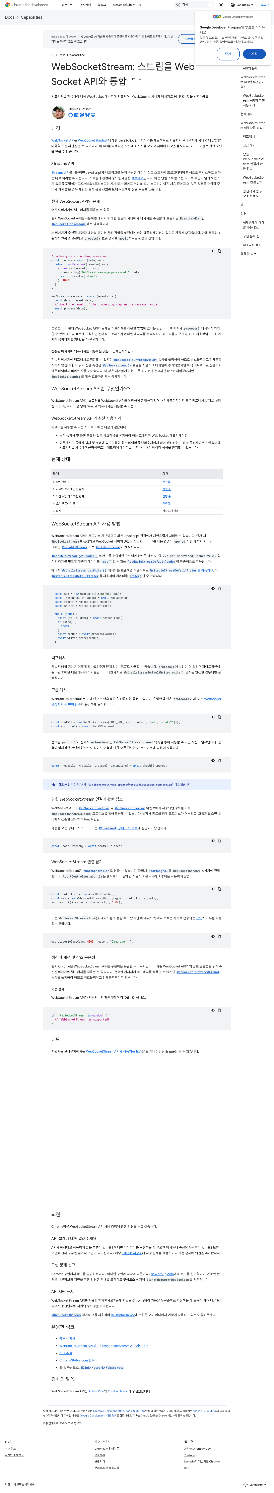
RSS (186, 1468)
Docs (9, 17)
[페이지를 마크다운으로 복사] (133, 79)
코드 (199, 918)
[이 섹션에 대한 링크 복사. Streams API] (78, 164)
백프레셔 (138, 178)
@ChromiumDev (123, 1315)
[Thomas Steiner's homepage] (93, 116)
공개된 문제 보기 (14, 1455)
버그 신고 (10, 1448)
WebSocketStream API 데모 (79, 1346)
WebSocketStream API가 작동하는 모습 (114, 1052)
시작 (254, 54)
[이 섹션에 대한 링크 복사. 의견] (64, 1215)
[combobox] (194, 4)
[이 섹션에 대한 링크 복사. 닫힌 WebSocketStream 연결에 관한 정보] (127, 799)
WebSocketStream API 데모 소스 (125, 1346)
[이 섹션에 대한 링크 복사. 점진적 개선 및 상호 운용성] (99, 957)
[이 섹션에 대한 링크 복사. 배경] (64, 129)
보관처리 (99, 1461)
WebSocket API (62, 141)
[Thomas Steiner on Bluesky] (87, 116)
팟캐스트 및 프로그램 (106, 1468)
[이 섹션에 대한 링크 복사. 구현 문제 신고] (79, 1265)
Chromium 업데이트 (106, 1448)
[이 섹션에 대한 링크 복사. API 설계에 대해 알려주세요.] (101, 1239)
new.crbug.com (162, 1274)
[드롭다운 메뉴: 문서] (72, 4)
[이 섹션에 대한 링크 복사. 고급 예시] (71, 690)
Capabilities (31, 17)
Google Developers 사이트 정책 (98, 1415)
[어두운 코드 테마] (213, 251)
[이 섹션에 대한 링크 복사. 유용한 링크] (79, 1327)
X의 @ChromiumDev (197, 1448)
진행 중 (166, 489)
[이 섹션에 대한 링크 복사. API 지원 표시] (78, 1292)
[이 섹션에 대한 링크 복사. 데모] (64, 1040)
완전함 (166, 482)
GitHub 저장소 (132, 1253)
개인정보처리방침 (24, 1484)
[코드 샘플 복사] (219, 251)
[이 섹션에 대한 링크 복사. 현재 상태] (74, 459)
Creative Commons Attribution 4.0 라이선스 (119, 1411)
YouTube (189, 1455)
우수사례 (85, 5)
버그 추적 (65, 1353)
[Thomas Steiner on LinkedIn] (76, 116)
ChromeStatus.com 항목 (77, 1360)
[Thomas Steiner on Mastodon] (82, 116)
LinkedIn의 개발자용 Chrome (202, 1461)
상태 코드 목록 (118, 828)
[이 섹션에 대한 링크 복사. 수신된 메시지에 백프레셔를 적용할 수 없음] (114, 210)
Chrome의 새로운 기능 (127, 5)
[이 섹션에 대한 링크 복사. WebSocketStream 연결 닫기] (107, 862)
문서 (64, 5)
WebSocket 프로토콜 (93, 141)
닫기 (228, 54)
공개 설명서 (67, 1339)
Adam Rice (96, 1391)
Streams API (60, 173)
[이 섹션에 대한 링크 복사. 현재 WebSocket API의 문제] (104, 201)
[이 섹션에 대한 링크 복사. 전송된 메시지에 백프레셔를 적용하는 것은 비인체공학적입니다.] (141, 351)
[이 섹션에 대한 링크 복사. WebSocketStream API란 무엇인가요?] (134, 389)
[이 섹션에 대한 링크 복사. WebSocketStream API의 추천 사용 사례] (126, 418)
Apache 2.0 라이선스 (205, 1411)
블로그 (102, 5)
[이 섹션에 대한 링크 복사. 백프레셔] (70, 658)
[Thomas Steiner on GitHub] (70, 116)
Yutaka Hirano (118, 1391)
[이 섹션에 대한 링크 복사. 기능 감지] (68, 989)
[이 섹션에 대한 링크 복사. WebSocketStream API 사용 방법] (125, 524)
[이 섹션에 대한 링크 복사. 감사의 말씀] (79, 1379)
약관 (7, 1484)
